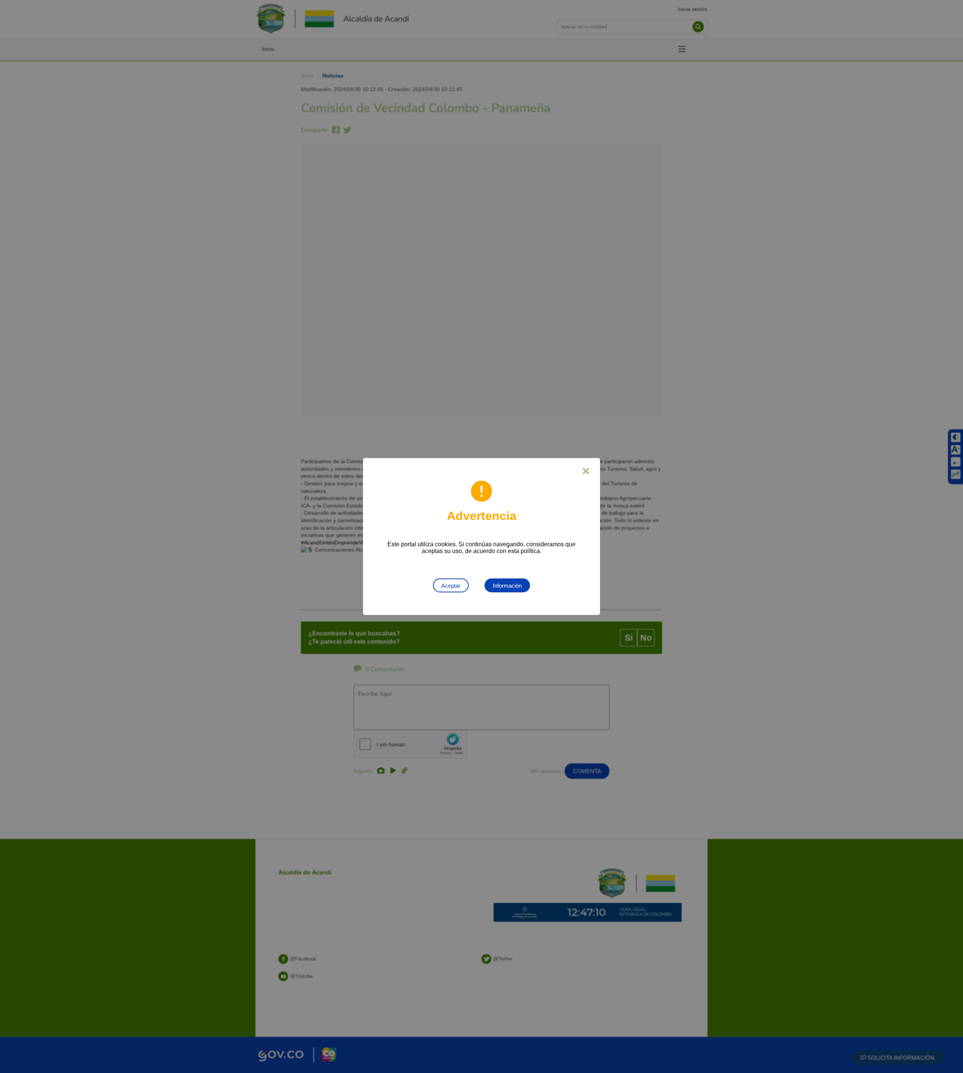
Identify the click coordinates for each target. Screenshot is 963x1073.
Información (507, 585)
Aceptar (450, 585)
